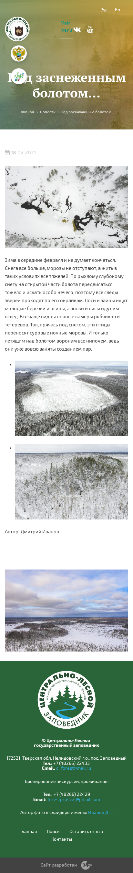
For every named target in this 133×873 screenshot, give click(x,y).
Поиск (53, 831)
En (117, 9)
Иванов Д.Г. (100, 812)
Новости (48, 111)
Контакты (61, 839)
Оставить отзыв (86, 831)
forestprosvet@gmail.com (73, 799)
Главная (26, 111)
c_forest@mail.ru (73, 768)
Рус (103, 9)
